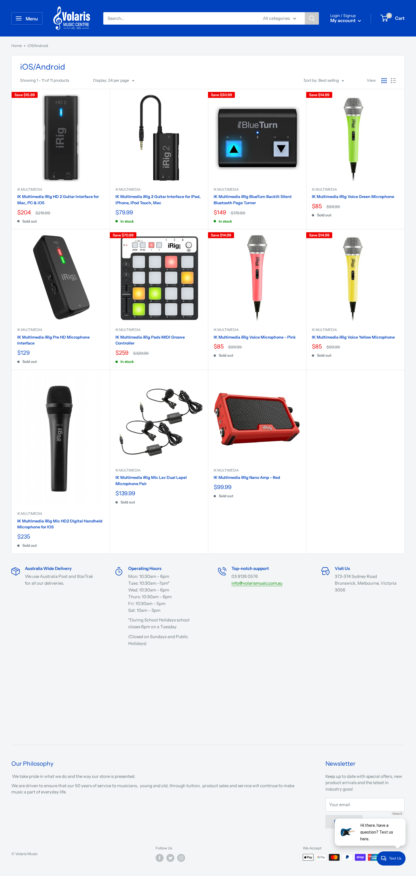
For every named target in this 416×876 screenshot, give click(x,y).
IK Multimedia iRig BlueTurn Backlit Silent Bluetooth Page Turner (253, 199)
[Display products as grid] (384, 80)
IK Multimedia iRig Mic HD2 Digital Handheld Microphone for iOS (59, 524)
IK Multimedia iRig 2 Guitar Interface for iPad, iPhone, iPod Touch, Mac (158, 199)
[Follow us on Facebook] (160, 858)
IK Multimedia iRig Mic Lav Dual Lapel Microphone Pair (151, 480)
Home (16, 45)
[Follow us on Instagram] (181, 858)
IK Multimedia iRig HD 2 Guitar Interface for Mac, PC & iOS (58, 199)
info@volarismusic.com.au (256, 583)
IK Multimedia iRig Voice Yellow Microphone (353, 337)
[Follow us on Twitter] (170, 858)
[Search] (312, 18)
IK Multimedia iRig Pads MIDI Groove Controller (150, 340)
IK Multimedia (29, 189)
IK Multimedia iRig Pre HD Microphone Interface (53, 340)
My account (343, 20)
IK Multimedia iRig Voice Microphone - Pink (255, 337)
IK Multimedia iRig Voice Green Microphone (353, 196)
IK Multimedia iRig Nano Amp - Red (247, 477)
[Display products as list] (393, 80)
